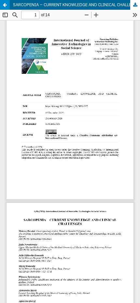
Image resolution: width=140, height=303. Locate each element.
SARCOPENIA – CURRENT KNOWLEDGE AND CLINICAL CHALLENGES (76, 4)
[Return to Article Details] (5, 5)
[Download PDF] (135, 5)
